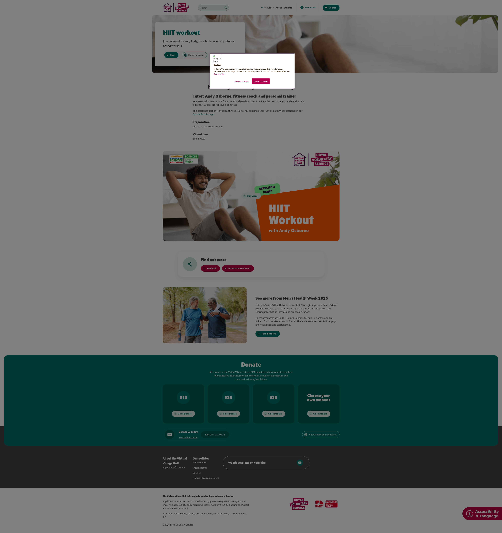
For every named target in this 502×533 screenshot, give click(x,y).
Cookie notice (219, 74)
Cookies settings (241, 81)
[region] (252, 71)
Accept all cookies (260, 81)
